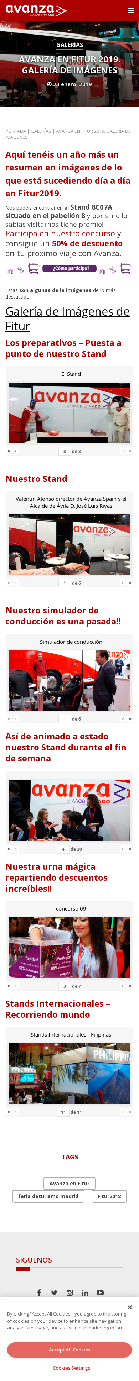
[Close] (130, 1307)
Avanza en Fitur (69, 1183)
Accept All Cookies (69, 1349)
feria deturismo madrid (48, 1196)
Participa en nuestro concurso (60, 233)
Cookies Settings (71, 1368)
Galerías (69, 45)
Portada (15, 131)
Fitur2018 (109, 1196)
